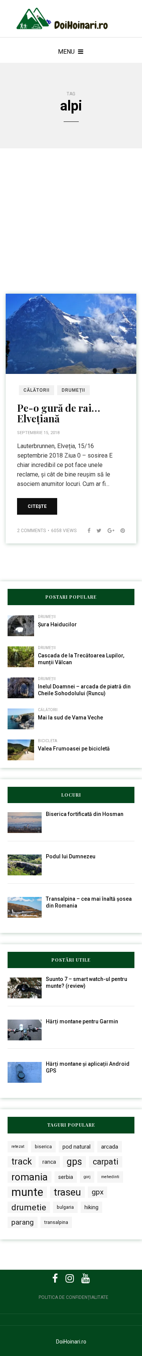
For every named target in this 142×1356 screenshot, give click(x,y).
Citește (37, 506)
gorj (87, 1176)
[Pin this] (119, 530)
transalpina (56, 1222)
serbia (65, 1177)
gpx (97, 1192)
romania (29, 1177)
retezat (17, 1146)
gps (74, 1161)
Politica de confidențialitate (73, 1297)
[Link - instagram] (70, 1278)
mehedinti (110, 1176)
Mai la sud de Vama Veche (70, 718)
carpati (106, 1161)
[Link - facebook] (55, 1278)
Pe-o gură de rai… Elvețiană (58, 413)
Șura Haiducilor (57, 624)
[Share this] (86, 530)
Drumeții (73, 390)
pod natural (76, 1146)
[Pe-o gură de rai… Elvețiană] (71, 333)
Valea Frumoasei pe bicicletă (74, 749)
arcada (109, 1146)
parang (22, 1222)
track (21, 1162)
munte (27, 1192)
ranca (49, 1162)
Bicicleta (47, 741)
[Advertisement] (71, 231)
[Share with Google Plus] (107, 530)
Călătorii (36, 390)
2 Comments (31, 530)
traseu (67, 1192)
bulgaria (65, 1207)
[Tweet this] (96, 530)
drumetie (28, 1207)
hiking (91, 1207)
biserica (43, 1146)
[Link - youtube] (85, 1278)
